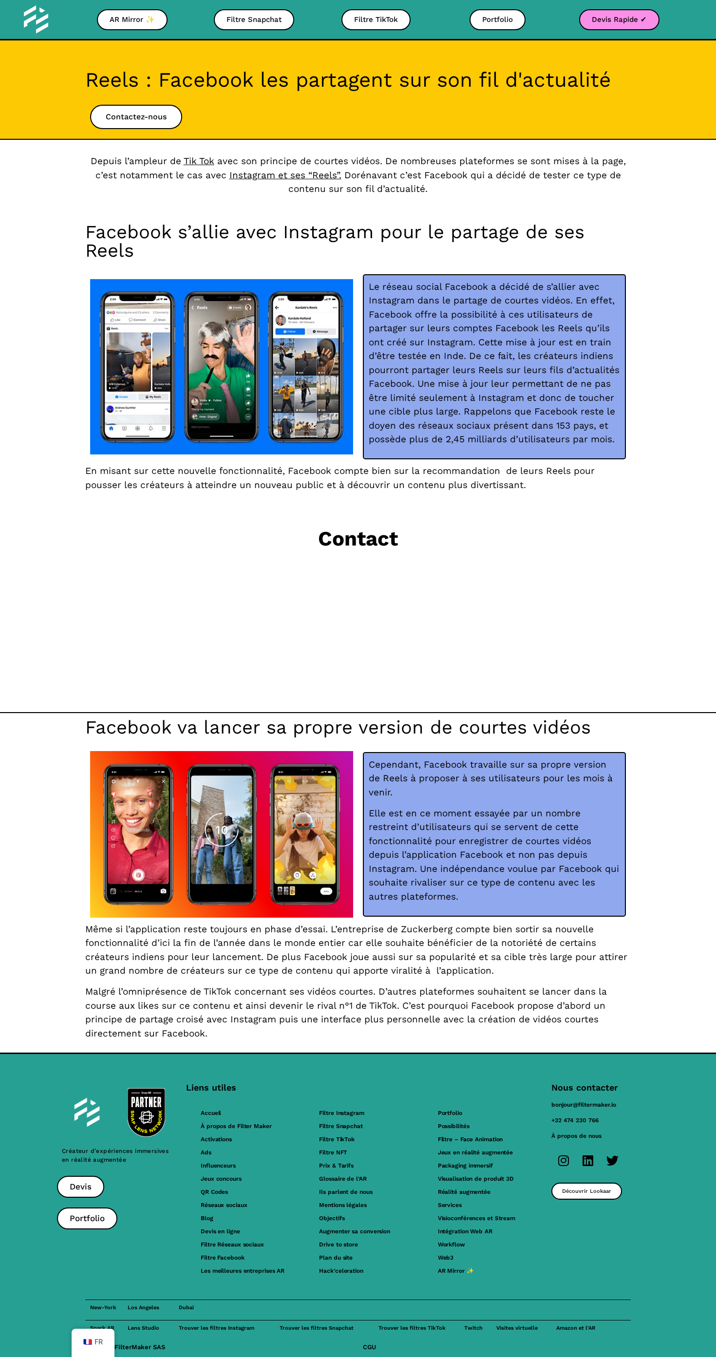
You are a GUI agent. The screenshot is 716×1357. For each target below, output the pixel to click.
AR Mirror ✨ (456, 1270)
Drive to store (338, 1244)
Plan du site (336, 1257)
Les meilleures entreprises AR (242, 1270)
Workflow (451, 1244)
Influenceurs (218, 1165)
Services (450, 1205)
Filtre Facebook (223, 1257)
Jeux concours (221, 1178)
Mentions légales (342, 1205)
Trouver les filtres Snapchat (317, 1328)
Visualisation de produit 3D (476, 1178)
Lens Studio (143, 1328)
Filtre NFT (333, 1152)
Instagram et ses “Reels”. (285, 175)
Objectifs (331, 1218)
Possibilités (454, 1126)
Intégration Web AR (465, 1231)
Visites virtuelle (517, 1328)
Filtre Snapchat (341, 1126)
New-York (103, 1307)
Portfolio (450, 1113)
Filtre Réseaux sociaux (232, 1244)
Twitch (473, 1328)
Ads (206, 1152)
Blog (207, 1218)
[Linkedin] (588, 1161)
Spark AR (102, 1328)
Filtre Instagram (341, 1113)
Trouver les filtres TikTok (412, 1328)
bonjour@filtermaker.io (583, 1104)
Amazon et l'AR (575, 1328)
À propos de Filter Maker (236, 1126)
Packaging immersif (465, 1165)
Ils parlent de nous (345, 1191)
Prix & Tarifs (336, 1165)
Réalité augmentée (464, 1191)
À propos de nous (576, 1135)
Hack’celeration (341, 1270)
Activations (216, 1139)
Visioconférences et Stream (476, 1218)
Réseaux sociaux (224, 1205)
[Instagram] (563, 1161)
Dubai (186, 1307)
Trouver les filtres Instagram (216, 1328)
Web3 (446, 1257)
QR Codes (214, 1191)
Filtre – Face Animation (470, 1139)
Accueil (211, 1113)
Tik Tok (199, 161)
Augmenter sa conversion (354, 1231)
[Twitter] (612, 1161)
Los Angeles (143, 1307)
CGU (369, 1347)
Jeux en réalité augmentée (475, 1152)
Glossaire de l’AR (342, 1178)
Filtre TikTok (337, 1139)
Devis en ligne (220, 1231)
